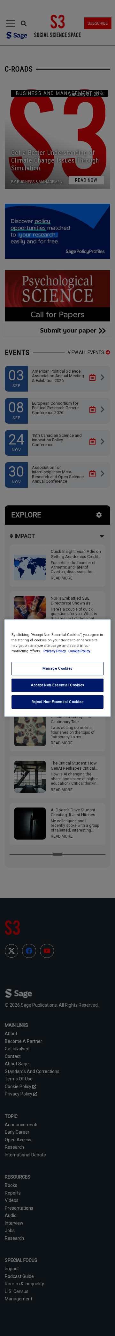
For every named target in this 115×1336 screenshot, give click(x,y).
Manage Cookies (57, 668)
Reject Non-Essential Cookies (58, 701)
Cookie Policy (79, 651)
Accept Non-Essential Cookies (57, 685)
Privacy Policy (55, 651)
